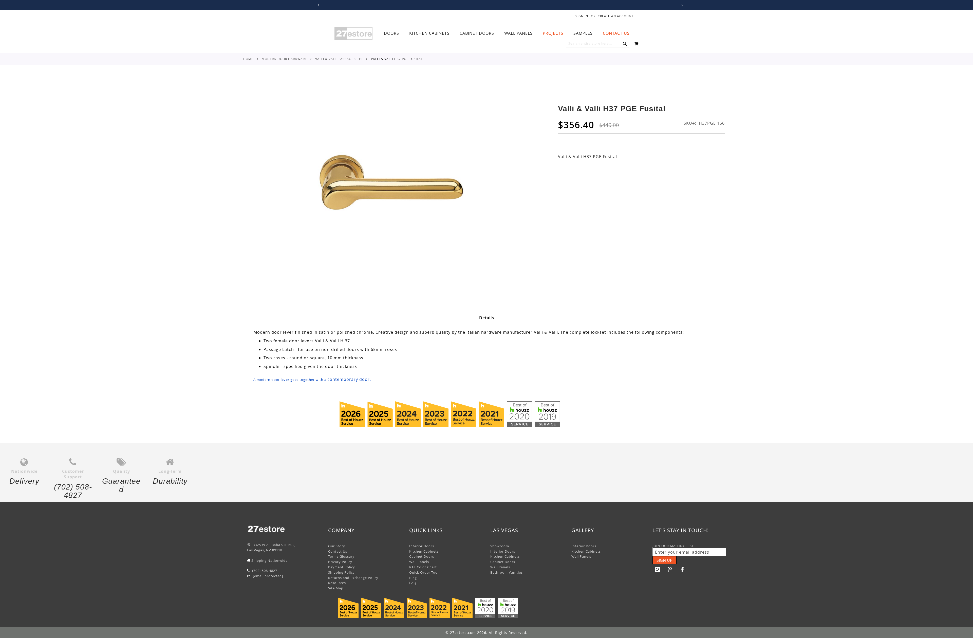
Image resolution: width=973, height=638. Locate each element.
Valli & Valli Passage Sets (339, 59)
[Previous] (317, 5)
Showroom (499, 546)
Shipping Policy (341, 572)
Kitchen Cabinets (424, 551)
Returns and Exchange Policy (353, 577)
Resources (337, 582)
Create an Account (615, 16)
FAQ (412, 582)
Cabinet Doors (421, 556)
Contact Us (337, 551)
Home (248, 59)
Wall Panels (419, 561)
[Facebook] (682, 569)
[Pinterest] (670, 569)
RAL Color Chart (423, 567)
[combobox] (597, 43)
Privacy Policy (340, 561)
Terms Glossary (341, 556)
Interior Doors (421, 546)
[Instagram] (657, 569)
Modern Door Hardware (284, 59)
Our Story (336, 546)
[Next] (681, 5)
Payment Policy (341, 567)
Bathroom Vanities (506, 572)
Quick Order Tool (424, 572)
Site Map (335, 588)
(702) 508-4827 (264, 570)
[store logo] (353, 33)
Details (486, 318)
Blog (413, 577)
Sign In (581, 16)
